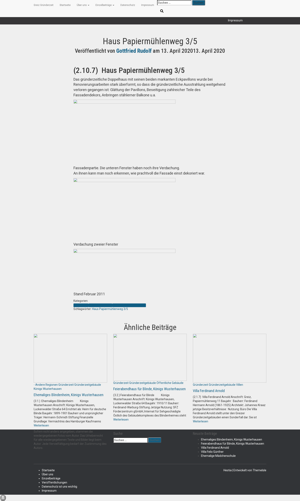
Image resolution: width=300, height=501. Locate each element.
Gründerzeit (81, 305)
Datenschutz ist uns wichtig (59, 486)
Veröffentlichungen (54, 482)
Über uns (82, 5)
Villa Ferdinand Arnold (209, 391)
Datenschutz (127, 5)
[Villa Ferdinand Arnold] (229, 358)
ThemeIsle (259, 470)
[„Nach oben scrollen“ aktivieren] (3, 498)
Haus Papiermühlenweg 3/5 (110, 309)
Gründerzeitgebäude (100, 305)
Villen (239, 384)
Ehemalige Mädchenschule (218, 455)
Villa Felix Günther (212, 451)
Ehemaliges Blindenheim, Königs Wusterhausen (68, 395)
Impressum (235, 20)
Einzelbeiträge (104, 5)
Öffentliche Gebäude (170, 383)
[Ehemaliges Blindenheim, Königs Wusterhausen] (70, 358)
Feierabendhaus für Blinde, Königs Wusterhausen (149, 389)
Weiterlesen (41, 425)
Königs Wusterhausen (48, 388)
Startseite (65, 5)
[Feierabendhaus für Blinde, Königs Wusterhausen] (150, 357)
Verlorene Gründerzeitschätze (128, 305)
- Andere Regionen (46, 384)
